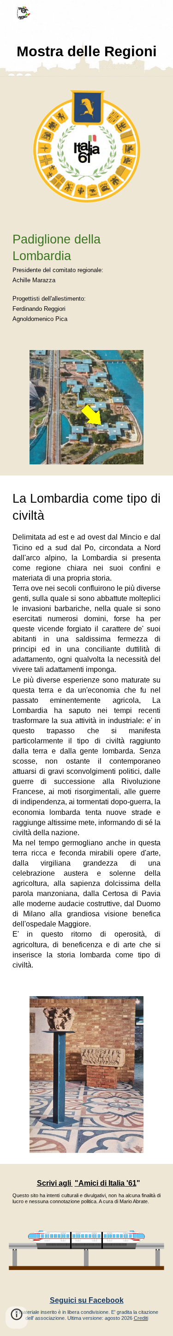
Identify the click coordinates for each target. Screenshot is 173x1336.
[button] (17, 1317)
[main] (87, 51)
